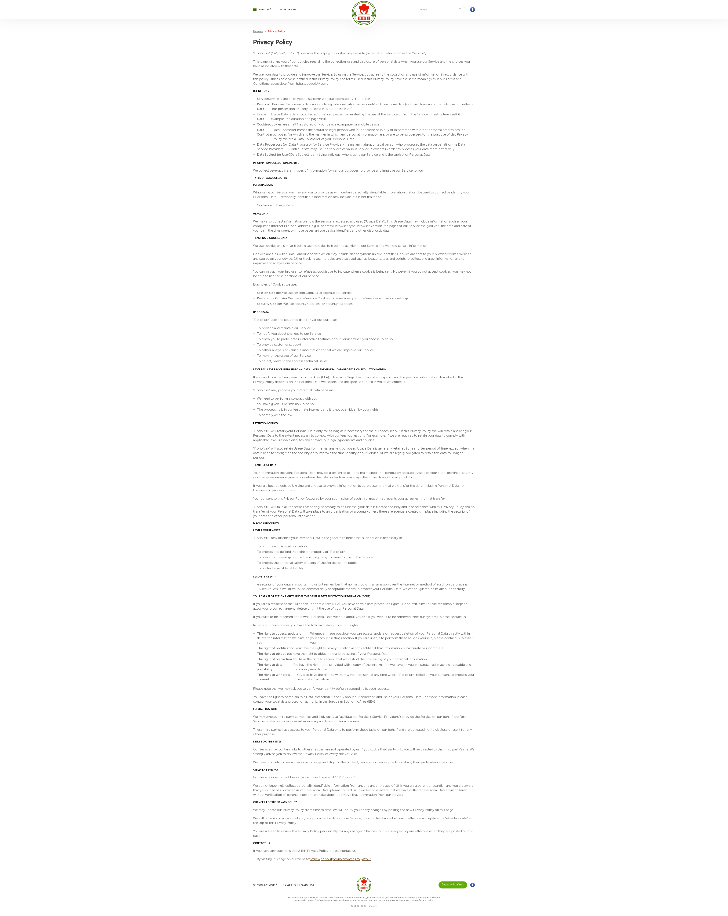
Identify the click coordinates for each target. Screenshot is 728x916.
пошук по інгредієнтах (298, 885)
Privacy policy (426, 900)
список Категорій (265, 885)
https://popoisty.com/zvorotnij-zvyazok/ (340, 859)
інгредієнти (288, 9)
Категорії (265, 9)
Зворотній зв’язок (453, 885)
